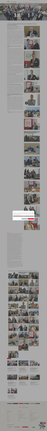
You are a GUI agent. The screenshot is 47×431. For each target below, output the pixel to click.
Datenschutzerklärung (18, 214)
